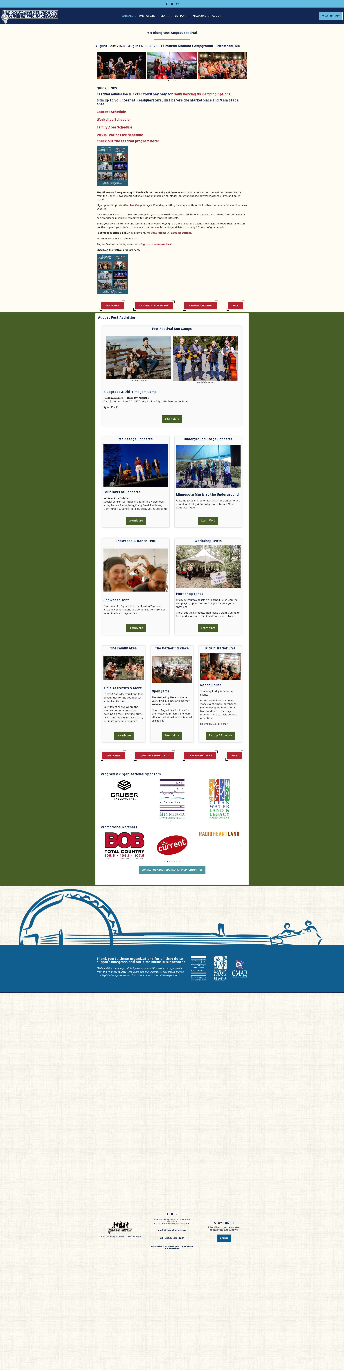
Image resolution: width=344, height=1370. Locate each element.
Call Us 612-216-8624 (172, 1238)
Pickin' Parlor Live (220, 648)
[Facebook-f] (166, 3)
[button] (128, 16)
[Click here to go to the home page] (31, 17)
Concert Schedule (111, 112)
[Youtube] (172, 3)
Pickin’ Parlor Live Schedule (120, 135)
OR (203, 94)
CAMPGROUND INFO (200, 305)
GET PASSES (112, 305)
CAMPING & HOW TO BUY (154, 305)
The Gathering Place (172, 648)
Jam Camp (136, 205)
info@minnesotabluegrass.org (172, 1230)
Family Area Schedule (114, 127)
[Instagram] (177, 3)
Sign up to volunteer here (156, 244)
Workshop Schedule (113, 120)
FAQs (235, 305)
